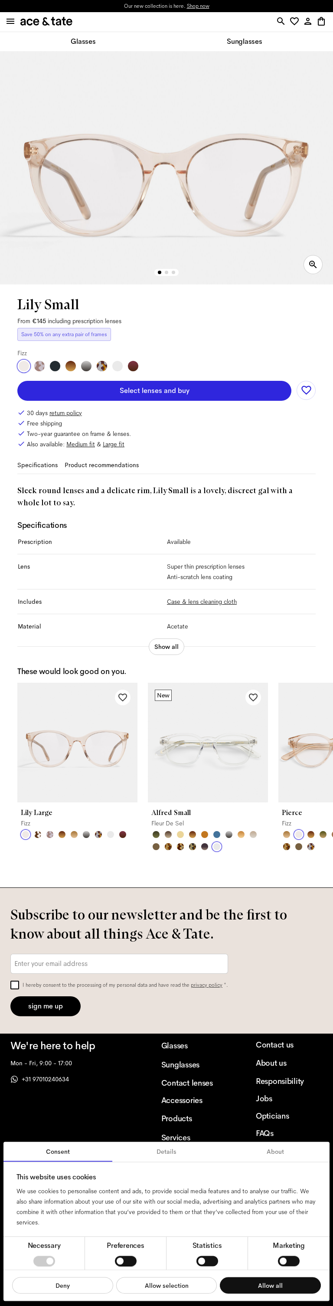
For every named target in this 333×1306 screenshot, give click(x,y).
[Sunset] (74, 834)
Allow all (270, 1285)
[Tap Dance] (102, 366)
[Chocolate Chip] (38, 834)
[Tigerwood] (70, 366)
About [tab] (275, 1151)
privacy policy (206, 985)
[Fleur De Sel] (117, 366)
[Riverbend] (192, 847)
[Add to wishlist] (306, 390)
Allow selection (167, 1285)
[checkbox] (14, 985)
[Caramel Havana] (241, 834)
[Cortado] (168, 847)
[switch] (126, 1261)
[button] (296, 22)
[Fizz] (24, 366)
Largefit (113, 444)
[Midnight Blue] (217, 834)
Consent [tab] (58, 1151)
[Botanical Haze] (156, 834)
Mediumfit (80, 444)
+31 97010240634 (45, 1079)
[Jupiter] (39, 366)
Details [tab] (166, 1151)
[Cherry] (133, 366)
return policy (65, 413)
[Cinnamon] (205, 834)
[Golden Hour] (180, 834)
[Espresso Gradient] (168, 834)
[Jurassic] (156, 847)
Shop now (198, 6)
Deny (63, 1285)
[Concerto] (205, 847)
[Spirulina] (55, 366)
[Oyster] (253, 834)
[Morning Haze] (86, 366)
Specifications (37, 465)
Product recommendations (102, 465)
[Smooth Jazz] (180, 847)
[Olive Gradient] (323, 834)
